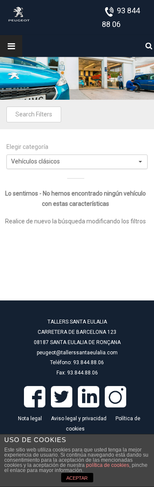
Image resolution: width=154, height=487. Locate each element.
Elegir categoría (27, 146)
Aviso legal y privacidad (79, 419)
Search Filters (33, 114)
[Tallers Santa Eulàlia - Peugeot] (19, 13)
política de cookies (107, 465)
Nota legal (30, 419)
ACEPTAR (77, 478)
